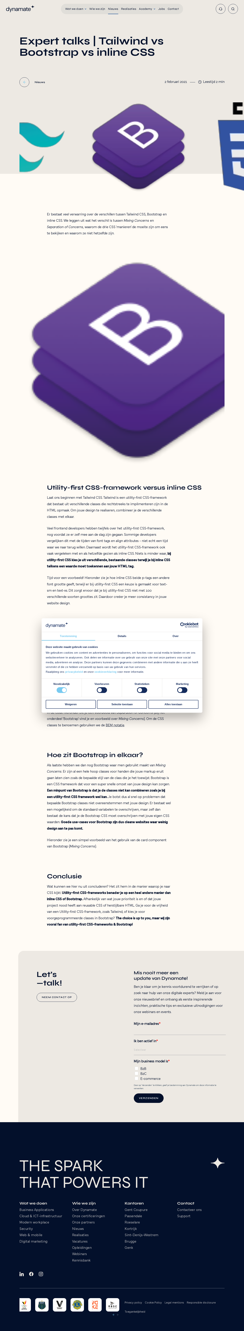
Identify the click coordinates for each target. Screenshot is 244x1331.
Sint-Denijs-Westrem (141, 1235)
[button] (76, 9)
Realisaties (80, 1235)
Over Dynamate (84, 1210)
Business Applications (36, 1210)
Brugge (130, 1241)
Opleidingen (82, 1248)
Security (26, 1229)
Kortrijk (131, 1229)
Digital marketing (33, 1241)
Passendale (133, 1216)
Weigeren (71, 704)
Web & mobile (30, 1235)
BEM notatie (115, 725)
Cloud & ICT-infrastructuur (40, 1216)
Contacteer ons (189, 1210)
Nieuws (78, 1229)
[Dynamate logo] (20, 8)
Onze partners (83, 1222)
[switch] (102, 690)
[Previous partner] (113, 1315)
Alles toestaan (173, 704)
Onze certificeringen (88, 1216)
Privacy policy (133, 1302)
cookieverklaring (105, 671)
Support (184, 1216)
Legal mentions (174, 1302)
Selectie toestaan (122, 704)
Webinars (79, 1254)
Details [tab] (122, 636)
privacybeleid (74, 671)
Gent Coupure (136, 1210)
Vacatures (80, 1241)
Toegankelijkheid (135, 1311)
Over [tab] (176, 636)
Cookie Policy (153, 1302)
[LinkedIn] (21, 1274)
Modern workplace (34, 1222)
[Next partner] (117, 1315)
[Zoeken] (233, 9)
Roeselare (132, 1222)
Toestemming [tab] (68, 636)
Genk (129, 1248)
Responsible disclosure (201, 1302)
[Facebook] (31, 1274)
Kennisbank (81, 1260)
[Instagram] (41, 1274)
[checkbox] (180, 1073)
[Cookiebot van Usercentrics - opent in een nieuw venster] (182, 625)
